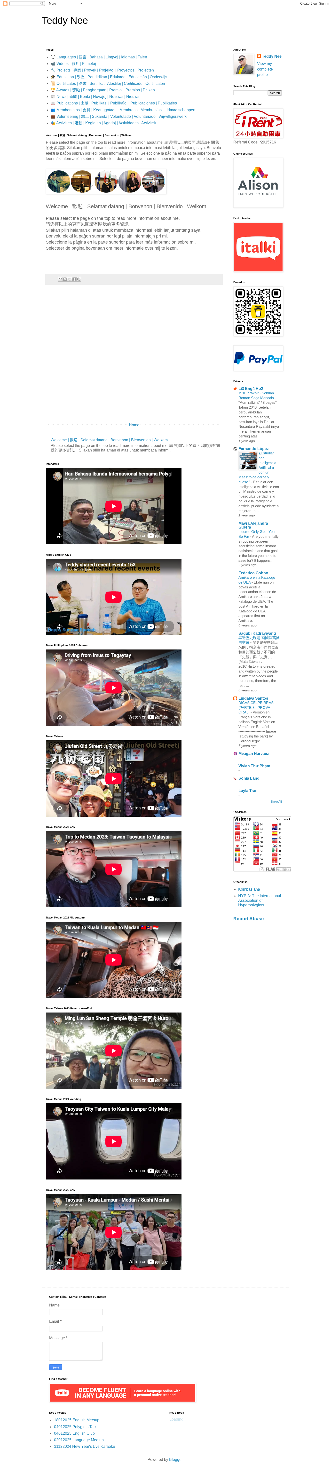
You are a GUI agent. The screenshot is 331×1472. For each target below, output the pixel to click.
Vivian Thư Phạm (254, 766)
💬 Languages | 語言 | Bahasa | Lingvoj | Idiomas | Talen (99, 57)
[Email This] (60, 279)
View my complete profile (265, 69)
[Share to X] (69, 279)
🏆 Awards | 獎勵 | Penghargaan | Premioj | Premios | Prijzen (103, 90)
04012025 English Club (74, 1433)
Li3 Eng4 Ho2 (250, 389)
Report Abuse (248, 918)
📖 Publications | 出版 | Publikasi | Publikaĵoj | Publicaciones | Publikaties (114, 103)
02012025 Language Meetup (79, 1440)
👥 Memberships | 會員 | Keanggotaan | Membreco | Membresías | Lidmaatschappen (123, 110)
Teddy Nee (65, 20)
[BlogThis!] (65, 279)
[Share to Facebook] (74, 279)
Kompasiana (249, 889)
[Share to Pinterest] (78, 279)
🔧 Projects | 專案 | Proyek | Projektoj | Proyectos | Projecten (102, 70)
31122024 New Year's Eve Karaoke (84, 1446)
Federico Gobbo (253, 573)
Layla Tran (248, 791)
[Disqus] (134, 356)
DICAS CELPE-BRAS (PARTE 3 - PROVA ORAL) (256, 707)
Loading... (177, 1419)
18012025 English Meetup (76, 1420)
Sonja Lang (249, 778)
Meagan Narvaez (253, 754)
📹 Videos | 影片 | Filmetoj (73, 64)
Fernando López (253, 449)
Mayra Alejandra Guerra (253, 525)
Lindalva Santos (253, 698)
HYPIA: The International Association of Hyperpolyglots (259, 900)
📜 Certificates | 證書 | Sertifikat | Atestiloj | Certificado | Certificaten (108, 83)
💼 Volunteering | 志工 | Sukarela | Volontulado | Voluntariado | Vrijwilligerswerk (119, 116)
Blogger (175, 1459)
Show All (276, 801)
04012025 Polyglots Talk (75, 1427)
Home (134, 425)
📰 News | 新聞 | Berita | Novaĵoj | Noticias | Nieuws (95, 97)
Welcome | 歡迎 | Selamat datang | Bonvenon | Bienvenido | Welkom (109, 440)
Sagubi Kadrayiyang (257, 633)
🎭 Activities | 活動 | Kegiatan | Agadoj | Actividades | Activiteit (103, 123)
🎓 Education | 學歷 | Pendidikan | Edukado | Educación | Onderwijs (109, 77)
